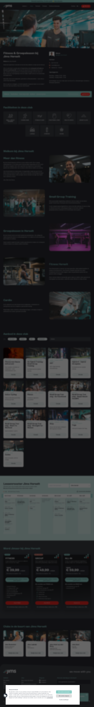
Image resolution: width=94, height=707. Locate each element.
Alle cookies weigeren (64, 695)
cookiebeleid (50, 697)
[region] (43, 695)
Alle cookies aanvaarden (64, 692)
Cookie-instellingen (64, 699)
